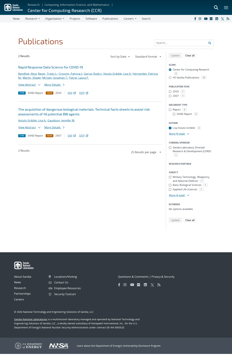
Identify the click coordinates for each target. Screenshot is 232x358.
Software (91, 19)
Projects (75, 19)
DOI (70, 93)
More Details (52, 85)
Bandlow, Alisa (27, 74)
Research (34, 5)
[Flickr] (212, 19)
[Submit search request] (210, 43)
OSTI (82, 93)
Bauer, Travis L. (47, 74)
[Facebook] (195, 19)
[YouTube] (206, 19)
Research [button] (31, 19)
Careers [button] (129, 19)
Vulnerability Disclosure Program (141, 345)
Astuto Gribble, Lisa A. (117, 74)
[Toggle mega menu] (226, 7)
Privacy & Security (162, 277)
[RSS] (229, 19)
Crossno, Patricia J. (70, 74)
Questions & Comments (133, 277)
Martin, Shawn (32, 78)
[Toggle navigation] (6, 18)
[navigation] (120, 56)
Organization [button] (53, 19)
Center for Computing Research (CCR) (65, 10)
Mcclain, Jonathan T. (55, 78)
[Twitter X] (223, 19)
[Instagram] (201, 19)
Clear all (191, 55)
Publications (110, 19)
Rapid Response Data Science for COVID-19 (50, 67)
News (16, 19)
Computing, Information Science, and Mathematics (76, 5)
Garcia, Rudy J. (93, 74)
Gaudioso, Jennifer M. (61, 120)
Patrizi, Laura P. (79, 78)
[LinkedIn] (217, 19)
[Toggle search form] (216, 7)
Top (221, 354)
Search (146, 19)
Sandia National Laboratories (30, 319)
